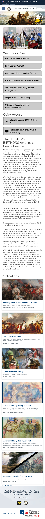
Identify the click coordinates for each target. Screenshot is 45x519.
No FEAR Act (21, 493)
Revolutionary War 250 (14, 65)
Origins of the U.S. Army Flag (17, 97)
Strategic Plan (19, 494)
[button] (9, 4)
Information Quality (21, 491)
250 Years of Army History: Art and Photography (19, 89)
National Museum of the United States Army (23, 131)
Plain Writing (34, 491)
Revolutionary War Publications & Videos (22, 80)
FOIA (29, 493)
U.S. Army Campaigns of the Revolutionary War (17, 106)
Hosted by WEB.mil (9, 513)
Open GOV (36, 493)
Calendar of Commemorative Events (20, 73)
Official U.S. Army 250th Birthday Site (23, 121)
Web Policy (9, 491)
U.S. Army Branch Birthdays (17, 58)
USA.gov (28, 494)
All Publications (7, 485)
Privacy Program (9, 493)
